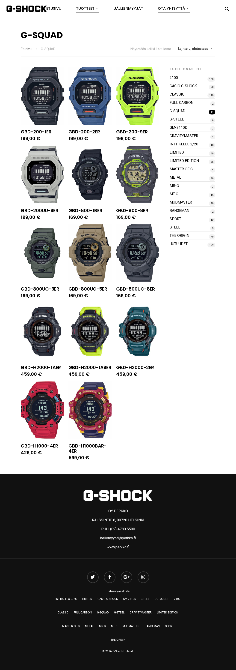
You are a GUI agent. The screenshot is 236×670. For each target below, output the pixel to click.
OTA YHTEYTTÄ (171, 8)
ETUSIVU (53, 8)
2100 (174, 77)
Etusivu (26, 49)
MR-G (174, 185)
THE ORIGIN (179, 235)
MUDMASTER (181, 202)
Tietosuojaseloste (118, 591)
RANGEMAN (179, 210)
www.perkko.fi (118, 547)
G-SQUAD (177, 111)
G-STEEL (177, 119)
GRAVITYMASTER (184, 136)
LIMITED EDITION (184, 161)
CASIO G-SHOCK (183, 86)
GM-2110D (178, 127)
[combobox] (195, 48)
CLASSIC (177, 94)
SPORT (175, 219)
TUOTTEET (85, 8)
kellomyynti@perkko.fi (118, 538)
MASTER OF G (181, 169)
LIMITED (177, 152)
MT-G (174, 194)
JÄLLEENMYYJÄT (128, 8)
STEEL (175, 227)
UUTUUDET (179, 244)
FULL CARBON (181, 102)
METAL (175, 177)
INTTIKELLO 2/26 (184, 144)
